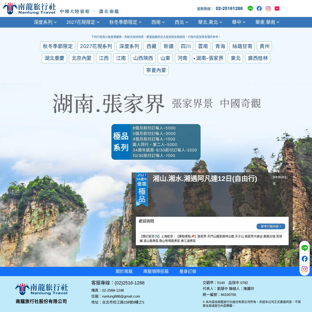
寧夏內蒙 (156, 70)
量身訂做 (187, 271)
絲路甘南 (242, 46)
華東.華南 (265, 22)
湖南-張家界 (209, 58)
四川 (186, 46)
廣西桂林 (258, 58)
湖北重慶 (55, 58)
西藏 (151, 46)
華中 (237, 22)
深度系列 (43, 22)
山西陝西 (143, 58)
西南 (156, 22)
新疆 (169, 46)
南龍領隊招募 (156, 271)
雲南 (203, 46)
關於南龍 (124, 271)
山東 (165, 58)
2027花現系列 (96, 46)
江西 (104, 58)
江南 (121, 58)
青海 (220, 46)
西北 (179, 22)
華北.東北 (208, 22)
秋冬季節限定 (123, 22)
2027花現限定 (81, 22)
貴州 (265, 46)
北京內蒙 (82, 58)
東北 (236, 58)
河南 (183, 58)
